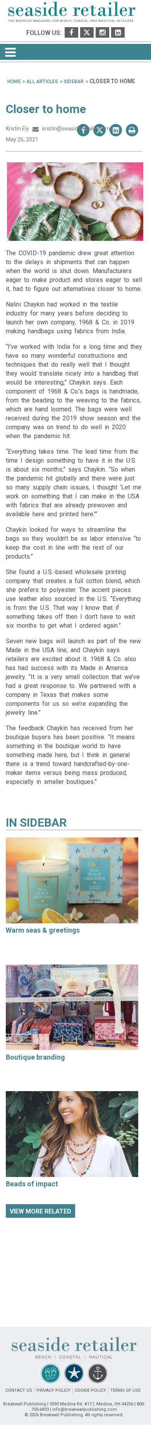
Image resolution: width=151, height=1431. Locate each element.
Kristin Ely (18, 128)
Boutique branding (35, 1057)
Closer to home (46, 109)
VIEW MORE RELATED (40, 1211)
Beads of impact (32, 1184)
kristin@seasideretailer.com (74, 128)
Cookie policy (90, 1390)
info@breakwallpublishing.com (84, 1409)
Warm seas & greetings (43, 930)
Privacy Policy (53, 1390)
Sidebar (43, 822)
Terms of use (125, 1390)
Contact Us (18, 1390)
